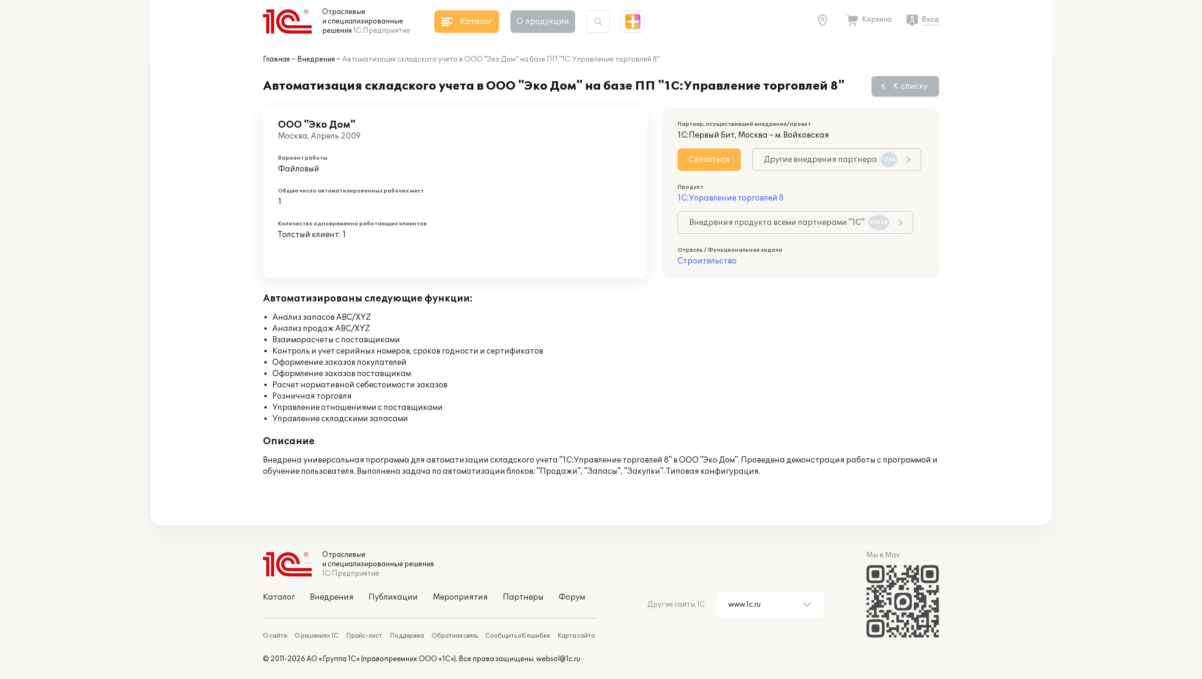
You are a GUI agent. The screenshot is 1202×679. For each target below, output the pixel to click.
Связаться (709, 159)
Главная (276, 59)
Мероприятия (460, 597)
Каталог (279, 597)
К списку (911, 86)
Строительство (707, 261)
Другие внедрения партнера (830, 159)
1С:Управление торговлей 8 (731, 198)
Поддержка (407, 636)
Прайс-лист (364, 636)
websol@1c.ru (558, 659)
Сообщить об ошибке (517, 636)
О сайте (275, 636)
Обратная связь (454, 636)
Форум (572, 597)
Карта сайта (576, 636)
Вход (930, 19)
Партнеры (523, 597)
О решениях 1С (316, 636)
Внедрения (316, 59)
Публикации (393, 597)
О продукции (542, 21)
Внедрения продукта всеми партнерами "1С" (788, 222)
